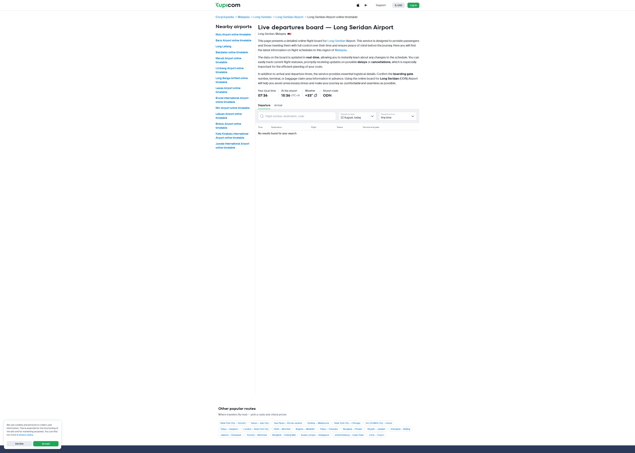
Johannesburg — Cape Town (349, 434)
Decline (19, 443)
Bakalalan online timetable (232, 52)
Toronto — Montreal (257, 434)
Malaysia (244, 17)
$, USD (398, 5)
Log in (413, 5)
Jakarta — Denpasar (230, 434)
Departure (264, 105)
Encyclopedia (225, 17)
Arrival (278, 105)
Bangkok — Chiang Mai (284, 434)
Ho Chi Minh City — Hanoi (379, 423)
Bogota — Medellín (305, 429)
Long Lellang (223, 46)
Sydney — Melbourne (318, 423)
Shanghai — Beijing (400, 429)
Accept (46, 443)
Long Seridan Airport (289, 17)
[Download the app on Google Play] (366, 5)
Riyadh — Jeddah (376, 429)
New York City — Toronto (233, 423)
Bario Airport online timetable (233, 40)
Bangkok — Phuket (352, 429)
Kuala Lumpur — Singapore (315, 434)
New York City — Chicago (347, 423)
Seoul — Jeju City (260, 423)
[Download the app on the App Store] (358, 5)
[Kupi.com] (228, 5)
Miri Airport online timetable (233, 108)
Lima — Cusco (376, 434)
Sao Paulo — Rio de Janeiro (288, 423)
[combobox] (357, 116)
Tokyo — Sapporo (229, 429)
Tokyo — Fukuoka (329, 429)
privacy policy (26, 434)
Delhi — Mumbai (282, 429)
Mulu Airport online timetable (233, 34)
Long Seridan (263, 17)
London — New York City (256, 429)
